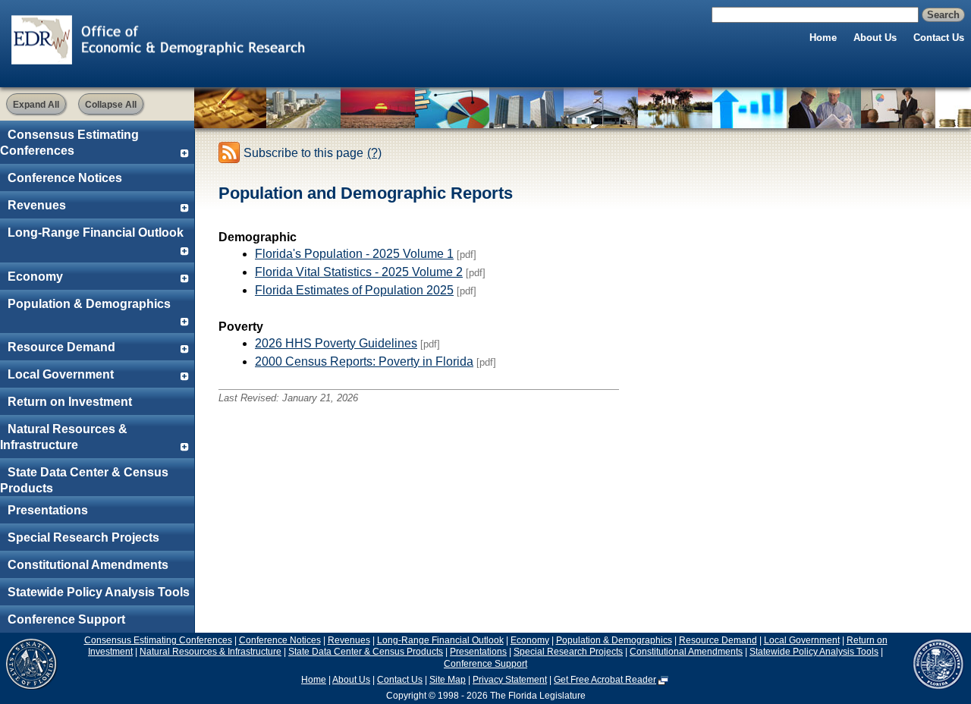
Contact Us (938, 37)
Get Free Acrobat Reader (605, 679)
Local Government (61, 374)
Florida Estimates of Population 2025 (354, 290)
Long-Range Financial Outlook (96, 232)
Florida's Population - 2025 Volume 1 (354, 253)
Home (823, 37)
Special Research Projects (83, 537)
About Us (875, 37)
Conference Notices (65, 177)
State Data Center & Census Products (84, 480)
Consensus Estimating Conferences (69, 142)
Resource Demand (61, 347)
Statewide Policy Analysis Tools (99, 592)
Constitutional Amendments (88, 564)
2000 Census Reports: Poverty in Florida (364, 361)
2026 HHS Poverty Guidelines (336, 343)
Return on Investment (70, 401)
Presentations (48, 510)
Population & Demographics (89, 303)
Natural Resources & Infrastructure (63, 437)
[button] (36, 104)
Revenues (37, 205)
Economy (35, 276)
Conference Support (66, 619)
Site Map (447, 679)
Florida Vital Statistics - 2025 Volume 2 (359, 272)
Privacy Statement (510, 679)
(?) (374, 152)
